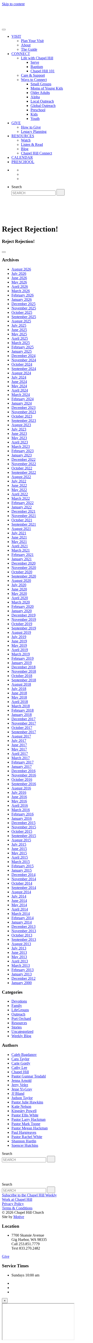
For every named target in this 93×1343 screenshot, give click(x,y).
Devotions (19, 1001)
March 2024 (20, 395)
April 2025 (19, 338)
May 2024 (19, 386)
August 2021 (21, 529)
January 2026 (21, 299)
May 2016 (19, 801)
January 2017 (21, 766)
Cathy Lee (19, 1068)
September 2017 (23, 732)
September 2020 (23, 576)
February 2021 (22, 555)
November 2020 (23, 568)
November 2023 (23, 412)
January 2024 (21, 403)
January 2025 (21, 351)
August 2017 (21, 736)
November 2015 (23, 827)
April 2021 (19, 546)
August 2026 (21, 269)
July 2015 (18, 844)
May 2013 (19, 957)
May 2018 (19, 697)
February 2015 (22, 866)
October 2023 (21, 416)
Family (16, 1006)
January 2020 (21, 611)
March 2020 (20, 602)
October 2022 (21, 468)
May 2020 (19, 593)
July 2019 (18, 637)
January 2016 (21, 818)
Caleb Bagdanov (24, 1055)
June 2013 (19, 952)
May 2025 (19, 334)
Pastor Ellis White (24, 1115)
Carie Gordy (20, 1063)
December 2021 (23, 511)
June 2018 (19, 693)
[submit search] (61, 192)
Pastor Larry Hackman (28, 1119)
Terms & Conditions (17, 1208)
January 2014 (21, 922)
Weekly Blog (21, 1036)
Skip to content (13, 4)
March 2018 (20, 706)
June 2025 (19, 330)
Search (16, 187)
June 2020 (19, 589)
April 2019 (19, 650)
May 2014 (19, 905)
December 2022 (23, 459)
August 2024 (21, 373)
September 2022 (23, 472)
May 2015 (19, 853)
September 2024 (23, 369)
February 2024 (22, 399)
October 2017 (21, 728)
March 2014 (20, 914)
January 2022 (21, 507)
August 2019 (21, 632)
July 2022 (18, 481)
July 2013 (18, 948)
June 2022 (19, 485)
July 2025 (18, 325)
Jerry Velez (19, 1085)
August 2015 (21, 840)
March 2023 (20, 446)
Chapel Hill (20, 1072)
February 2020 (22, 606)
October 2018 (21, 676)
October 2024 (21, 364)
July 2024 (18, 377)
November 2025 (23, 308)
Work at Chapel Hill (17, 1199)
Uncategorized (22, 1031)
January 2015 (21, 870)
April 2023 (19, 442)
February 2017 (22, 762)
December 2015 (23, 823)
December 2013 (23, 926)
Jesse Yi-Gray (21, 1089)
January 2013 (21, 974)
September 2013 (23, 939)
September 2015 (23, 836)
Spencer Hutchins (24, 1145)
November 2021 (23, 516)
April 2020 (19, 598)
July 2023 (18, 429)
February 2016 (22, 814)
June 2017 (19, 745)
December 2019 (23, 615)
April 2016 (19, 805)
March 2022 (20, 498)
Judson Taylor (22, 1098)
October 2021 (21, 520)
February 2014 (22, 918)
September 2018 (23, 680)
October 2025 (21, 312)
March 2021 (20, 550)
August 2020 (21, 581)
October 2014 (21, 883)
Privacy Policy (13, 1204)
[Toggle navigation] (4, 29)
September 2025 (23, 317)
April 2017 (19, 754)
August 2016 (21, 788)
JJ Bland (17, 1093)
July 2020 (18, 585)
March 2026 (20, 291)
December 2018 (23, 667)
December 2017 (23, 719)
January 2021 (21, 559)
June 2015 (19, 849)
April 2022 (19, 494)
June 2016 (19, 797)
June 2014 (19, 901)
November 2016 (23, 775)
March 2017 (20, 758)
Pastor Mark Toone (25, 1124)
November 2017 (23, 723)
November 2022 (23, 464)
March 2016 (20, 810)
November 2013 (23, 931)
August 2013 (21, 944)
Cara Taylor (20, 1059)
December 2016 (23, 771)
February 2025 (22, 347)
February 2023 (22, 451)
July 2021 (18, 533)
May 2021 (19, 542)
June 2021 (19, 537)
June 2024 (19, 382)
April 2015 (19, 857)
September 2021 (23, 524)
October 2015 (21, 831)
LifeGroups (20, 1010)
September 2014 (23, 888)
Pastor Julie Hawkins (27, 1102)
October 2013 (21, 935)
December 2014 (23, 875)
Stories (16, 1027)
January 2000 (21, 983)
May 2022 (19, 490)
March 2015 (20, 862)
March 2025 (20, 343)
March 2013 (20, 965)
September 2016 (23, 784)
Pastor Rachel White (26, 1137)
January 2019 (21, 663)
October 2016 (21, 779)
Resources (19, 1023)
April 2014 (19, 909)
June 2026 (19, 278)
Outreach (18, 1014)
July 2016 (18, 792)
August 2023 (21, 425)
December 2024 (23, 356)
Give (5, 1256)
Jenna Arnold (21, 1080)
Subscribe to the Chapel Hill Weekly (29, 1195)
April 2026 (19, 286)
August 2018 (21, 684)
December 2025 (23, 304)
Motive (18, 1217)
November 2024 (23, 360)
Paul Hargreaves (23, 1132)
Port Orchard (21, 1018)
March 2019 (20, 654)
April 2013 (19, 961)
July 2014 (18, 896)
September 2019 (23, 628)
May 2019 (19, 645)
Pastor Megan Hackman (29, 1128)
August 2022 (21, 477)
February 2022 (22, 503)
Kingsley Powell (23, 1111)
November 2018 (23, 671)
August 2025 (21, 321)
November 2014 (23, 879)
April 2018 (19, 702)
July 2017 (18, 741)
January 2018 (21, 715)
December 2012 (23, 978)
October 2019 (21, 624)
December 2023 (23, 408)
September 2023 (23, 421)
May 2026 (19, 282)
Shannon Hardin (23, 1141)
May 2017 (19, 749)
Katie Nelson (21, 1106)
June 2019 (19, 641)
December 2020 (23, 563)
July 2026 (18, 273)
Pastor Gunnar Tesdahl (28, 1076)
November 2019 (23, 619)
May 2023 (19, 438)
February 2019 (22, 658)
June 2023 (19, 433)
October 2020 (21, 572)
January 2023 (21, 455)
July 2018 (18, 689)
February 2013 (22, 970)
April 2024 (19, 390)
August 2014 (21, 892)
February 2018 (22, 710)
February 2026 (22, 295)
